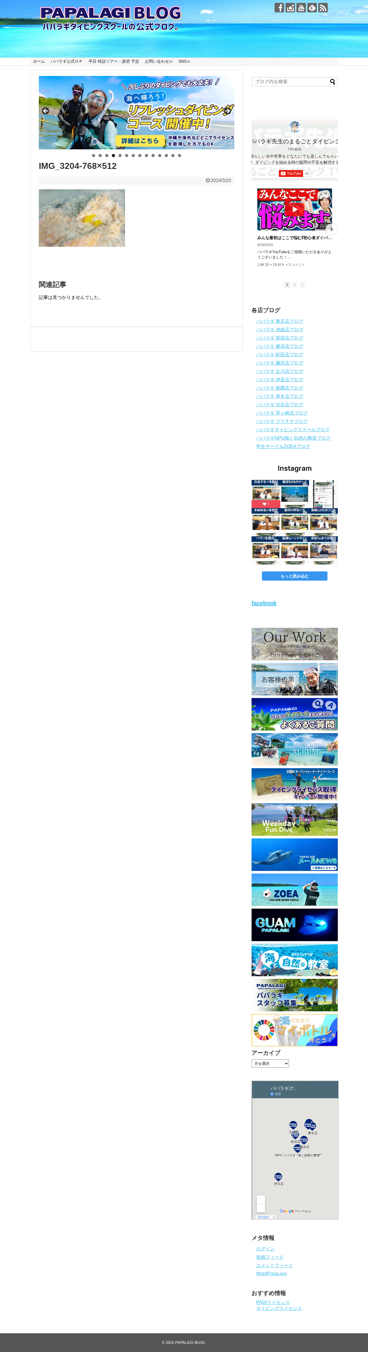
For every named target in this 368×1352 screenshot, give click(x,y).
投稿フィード (270, 1257)
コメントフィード (274, 1265)
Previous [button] (46, 111)
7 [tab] (133, 155)
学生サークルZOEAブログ (283, 446)
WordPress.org (271, 1273)
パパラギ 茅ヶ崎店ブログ (282, 413)
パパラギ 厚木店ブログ (279, 396)
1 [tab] (93, 155)
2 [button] (295, 284)
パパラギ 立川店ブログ (279, 371)
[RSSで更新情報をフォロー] (323, 7)
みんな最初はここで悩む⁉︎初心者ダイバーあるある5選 (294, 237)
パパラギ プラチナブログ (282, 421)
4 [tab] (113, 155)
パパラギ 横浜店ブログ (279, 346)
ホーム (39, 61)
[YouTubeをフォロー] (301, 7)
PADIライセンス (273, 1302)
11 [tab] (159, 155)
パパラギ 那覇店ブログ (279, 388)
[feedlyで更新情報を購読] (312, 7)
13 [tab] (173, 155)
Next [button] (227, 111)
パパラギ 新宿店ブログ (279, 337)
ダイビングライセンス (279, 1308)
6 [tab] (126, 155)
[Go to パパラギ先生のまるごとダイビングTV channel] (294, 127)
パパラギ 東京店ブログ (279, 321)
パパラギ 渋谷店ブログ (279, 404)
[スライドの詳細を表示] (136, 112)
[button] (258, 229)
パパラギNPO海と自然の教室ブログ (293, 438)
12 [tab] (166, 155)
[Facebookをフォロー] (279, 7)
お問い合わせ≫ (159, 61)
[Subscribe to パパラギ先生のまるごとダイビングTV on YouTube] (295, 173)
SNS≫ (185, 61)
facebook (264, 603)
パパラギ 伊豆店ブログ (279, 379)
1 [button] (287, 284)
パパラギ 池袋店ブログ (279, 329)
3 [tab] (106, 155)
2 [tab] (100, 155)
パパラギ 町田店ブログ (279, 354)
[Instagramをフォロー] (290, 7)
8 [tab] (139, 155)
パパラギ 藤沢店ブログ (279, 363)
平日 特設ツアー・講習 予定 (114, 61)
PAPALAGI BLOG (190, 1342)
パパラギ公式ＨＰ (67, 61)
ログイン (265, 1248)
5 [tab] (120, 155)
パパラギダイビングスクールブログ (293, 429)
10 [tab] (153, 155)
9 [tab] (146, 155)
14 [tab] (179, 155)
